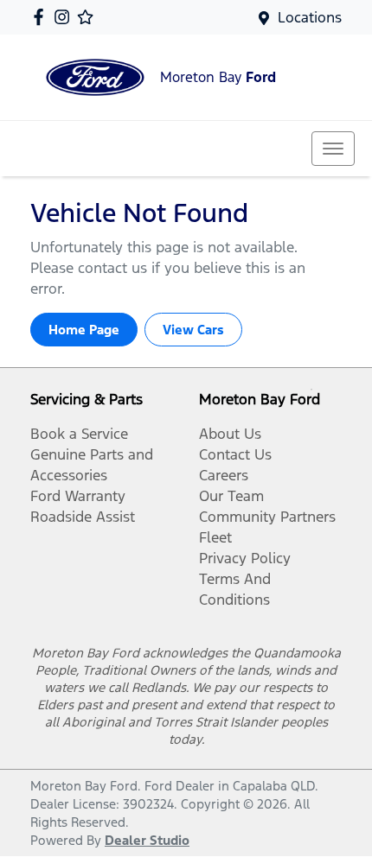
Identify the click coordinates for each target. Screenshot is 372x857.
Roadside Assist (82, 516)
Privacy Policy (245, 558)
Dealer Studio (147, 840)
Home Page (83, 329)
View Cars (193, 329)
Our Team (231, 495)
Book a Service (79, 433)
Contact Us (235, 454)
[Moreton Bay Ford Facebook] (42, 17)
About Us (230, 433)
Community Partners (267, 516)
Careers (223, 475)
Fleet (215, 537)
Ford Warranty (77, 495)
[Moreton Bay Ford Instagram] (65, 17)
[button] (333, 148)
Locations (310, 17)
